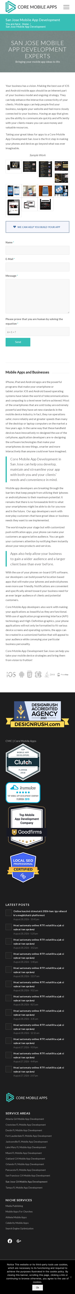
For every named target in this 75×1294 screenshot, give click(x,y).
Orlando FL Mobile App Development (25, 1164)
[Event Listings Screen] (30, 166)
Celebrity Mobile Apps (17, 1222)
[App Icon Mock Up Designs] (61, 191)
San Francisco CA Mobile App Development (28, 1175)
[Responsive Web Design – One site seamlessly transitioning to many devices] (30, 204)
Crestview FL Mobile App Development (26, 1124)
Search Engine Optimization (19, 1228)
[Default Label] (18, 1240)
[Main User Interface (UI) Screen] (30, 191)
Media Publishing (14, 1206)
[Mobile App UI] (13, 191)
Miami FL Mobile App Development (24, 1153)
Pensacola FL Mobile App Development (26, 1170)
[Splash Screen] (45, 191)
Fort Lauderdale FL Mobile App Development (29, 1135)
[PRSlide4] (61, 178)
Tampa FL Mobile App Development (24, 1187)
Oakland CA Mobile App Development (25, 1158)
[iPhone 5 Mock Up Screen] (45, 204)
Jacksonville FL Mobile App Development (27, 1141)
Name (10, 242)
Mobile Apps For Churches (19, 1211)
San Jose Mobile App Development (33, 20)
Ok (37, 1287)
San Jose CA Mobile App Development (26, 1181)
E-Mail (10, 258)
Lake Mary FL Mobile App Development (26, 1147)
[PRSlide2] (61, 166)
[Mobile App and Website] (13, 166)
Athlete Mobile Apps (16, 1217)
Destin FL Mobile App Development (24, 1130)
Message (12, 275)
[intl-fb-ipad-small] (13, 207)
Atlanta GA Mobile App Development (25, 1119)
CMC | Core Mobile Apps (21, 740)
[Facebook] (9, 1240)
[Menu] (64, 7)
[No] (70, 1277)
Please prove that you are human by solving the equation (34, 321)
